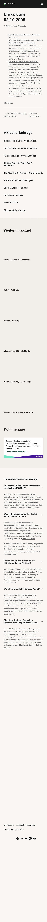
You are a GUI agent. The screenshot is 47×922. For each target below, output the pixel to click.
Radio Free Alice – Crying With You (20, 156)
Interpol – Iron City (11, 321)
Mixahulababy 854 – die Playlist (18, 180)
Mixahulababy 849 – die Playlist (17, 259)
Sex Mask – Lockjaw (13, 195)
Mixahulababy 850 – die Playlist (17, 351)
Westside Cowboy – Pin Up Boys (17, 382)
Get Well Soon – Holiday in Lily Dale (20, 148)
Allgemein (22, 26)
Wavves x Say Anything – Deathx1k (18, 412)
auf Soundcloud (28, 539)
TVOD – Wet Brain (11, 290)
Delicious (9, 103)
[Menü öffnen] (41, 4)
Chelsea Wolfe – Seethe (15, 210)
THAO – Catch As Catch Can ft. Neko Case (18, 164)
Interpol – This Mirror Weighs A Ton (20, 141)
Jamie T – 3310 (11, 203)
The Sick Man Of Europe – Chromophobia (23, 173)
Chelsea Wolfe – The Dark (16, 188)
